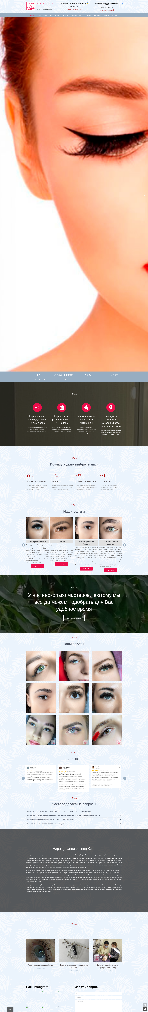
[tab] (74, 811)
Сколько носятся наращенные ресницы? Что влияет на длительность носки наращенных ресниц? (64, 815)
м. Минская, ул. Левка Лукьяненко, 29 (73, 3)
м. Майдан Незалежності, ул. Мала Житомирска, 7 (106, 3)
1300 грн (62, 566)
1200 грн (37, 564)
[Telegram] (43, 3)
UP (145, 1005)
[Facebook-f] (37, 3)
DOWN (145, 1009)
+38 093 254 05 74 (74, 7)
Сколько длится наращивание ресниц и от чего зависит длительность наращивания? (59, 811)
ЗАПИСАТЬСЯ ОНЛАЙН (74, 9)
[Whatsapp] (49, 3)
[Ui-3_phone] (52, 3)
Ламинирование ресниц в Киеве (40, 965)
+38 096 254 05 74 (107, 7)
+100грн (86, 564)
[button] (74, 618)
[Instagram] (40, 3)
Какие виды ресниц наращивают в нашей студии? (46, 824)
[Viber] (46, 3)
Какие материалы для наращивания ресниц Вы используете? (50, 820)
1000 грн (111, 568)
